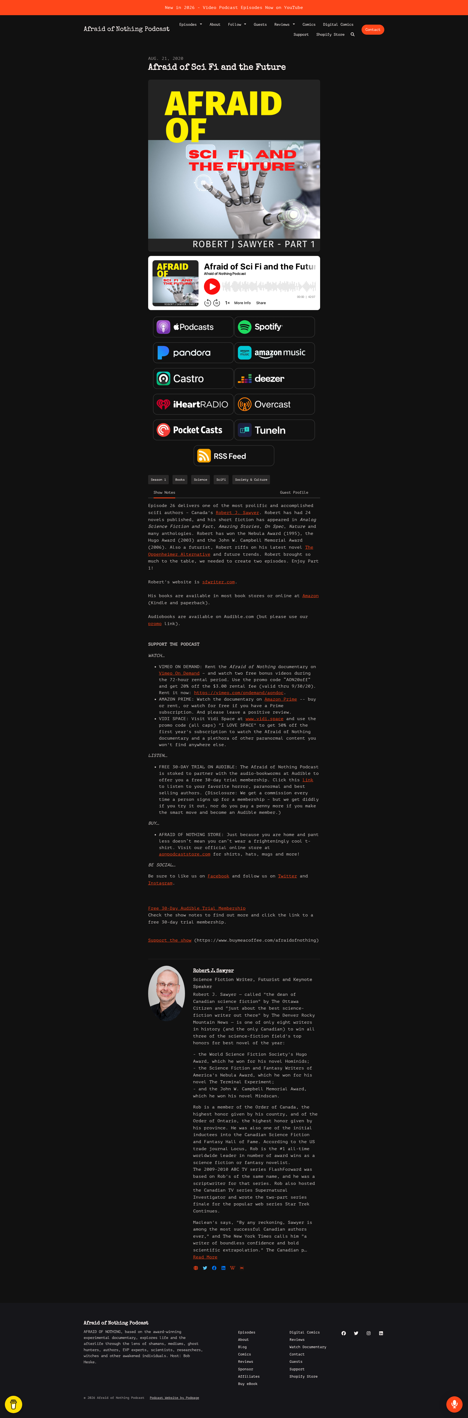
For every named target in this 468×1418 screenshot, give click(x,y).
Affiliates (249, 1376)
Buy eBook (248, 1384)
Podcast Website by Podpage (174, 1398)
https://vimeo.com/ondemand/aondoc (239, 692)
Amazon (311, 595)
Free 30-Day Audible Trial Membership (197, 908)
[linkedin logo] (225, 1268)
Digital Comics (338, 24)
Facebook (218, 876)
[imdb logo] (242, 1268)
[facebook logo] (216, 1268)
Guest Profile (294, 492)
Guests (260, 24)
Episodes (189, 24)
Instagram (160, 883)
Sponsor (245, 1369)
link (308, 780)
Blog (242, 1347)
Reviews (283, 24)
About (215, 24)
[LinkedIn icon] (381, 1333)
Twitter (287, 876)
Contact (373, 30)
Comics (309, 24)
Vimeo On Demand (179, 673)
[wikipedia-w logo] (234, 1268)
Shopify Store (330, 34)
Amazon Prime (281, 699)
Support (301, 34)
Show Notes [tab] (164, 492)
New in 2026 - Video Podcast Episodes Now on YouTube (234, 7)
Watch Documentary (308, 1347)
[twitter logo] (206, 1268)
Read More (205, 1257)
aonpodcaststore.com (184, 854)
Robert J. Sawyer (237, 512)
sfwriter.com (218, 582)
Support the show (169, 940)
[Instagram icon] (368, 1333)
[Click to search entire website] (353, 35)
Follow (235, 24)
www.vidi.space (265, 718)
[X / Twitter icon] (356, 1333)
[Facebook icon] (343, 1333)
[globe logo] (197, 1268)
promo (155, 623)
